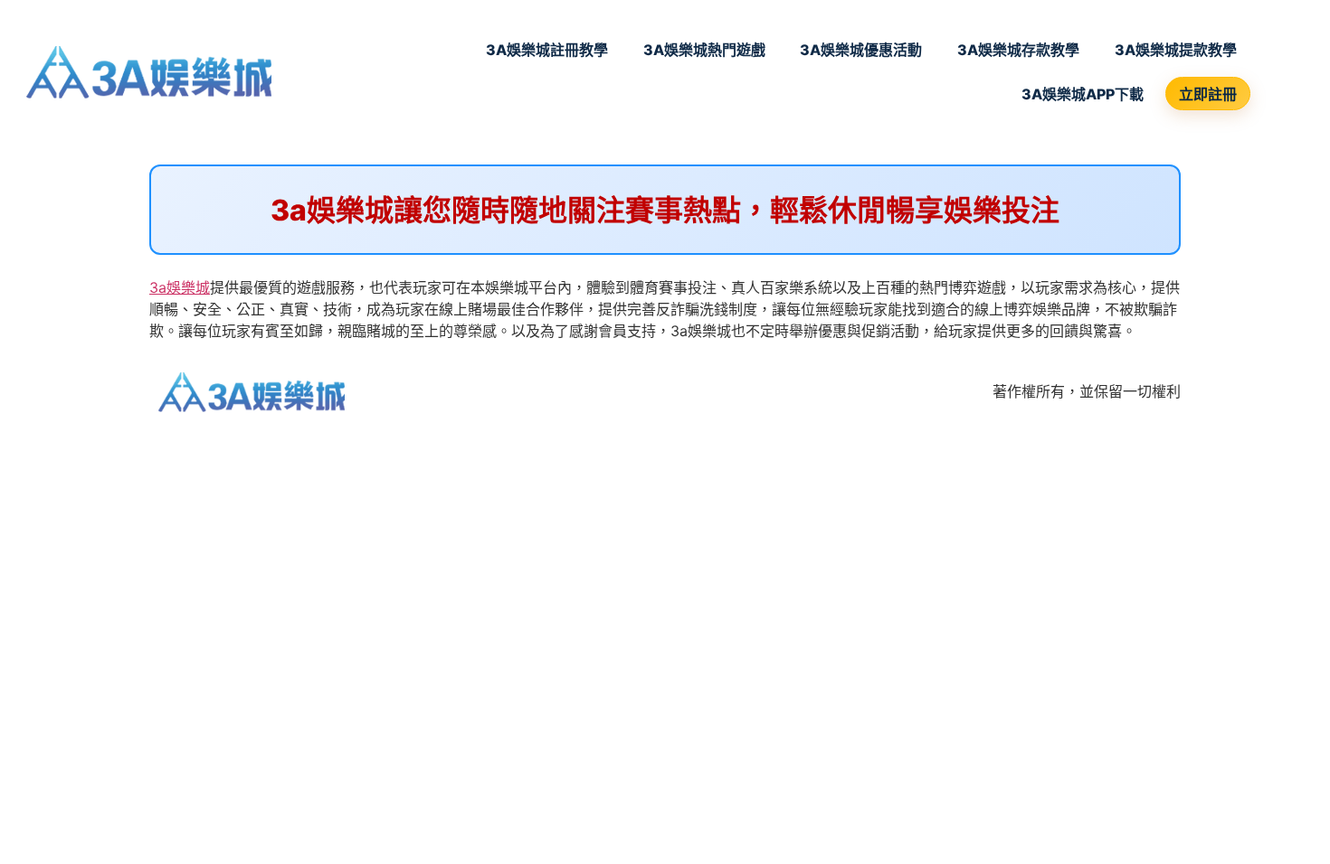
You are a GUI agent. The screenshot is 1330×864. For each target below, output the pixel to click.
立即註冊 (1208, 94)
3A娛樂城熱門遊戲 (704, 50)
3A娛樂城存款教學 (1018, 50)
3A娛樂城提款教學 (1176, 50)
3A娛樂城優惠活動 (861, 50)
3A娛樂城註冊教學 (547, 50)
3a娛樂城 (179, 287)
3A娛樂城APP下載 (1082, 94)
